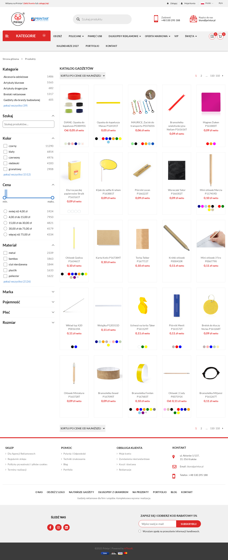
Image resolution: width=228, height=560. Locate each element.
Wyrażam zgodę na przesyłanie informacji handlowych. (171, 531)
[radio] (28, 211)
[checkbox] (28, 146)
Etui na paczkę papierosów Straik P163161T (74, 193)
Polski (208, 3)
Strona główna (11, 58)
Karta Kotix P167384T (108, 257)
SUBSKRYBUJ (188, 523)
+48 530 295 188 (170, 20)
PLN (221, 3)
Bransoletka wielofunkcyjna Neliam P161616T (177, 126)
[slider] (4, 197)
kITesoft (128, 548)
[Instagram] (58, 527)
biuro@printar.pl (207, 20)
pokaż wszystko (16, 105)
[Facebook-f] (50, 527)
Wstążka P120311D (108, 325)
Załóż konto (29, 3)
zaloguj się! (44, 3)
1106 (212, 75)
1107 (217, 75)
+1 (77, 277)
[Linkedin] (66, 527)
